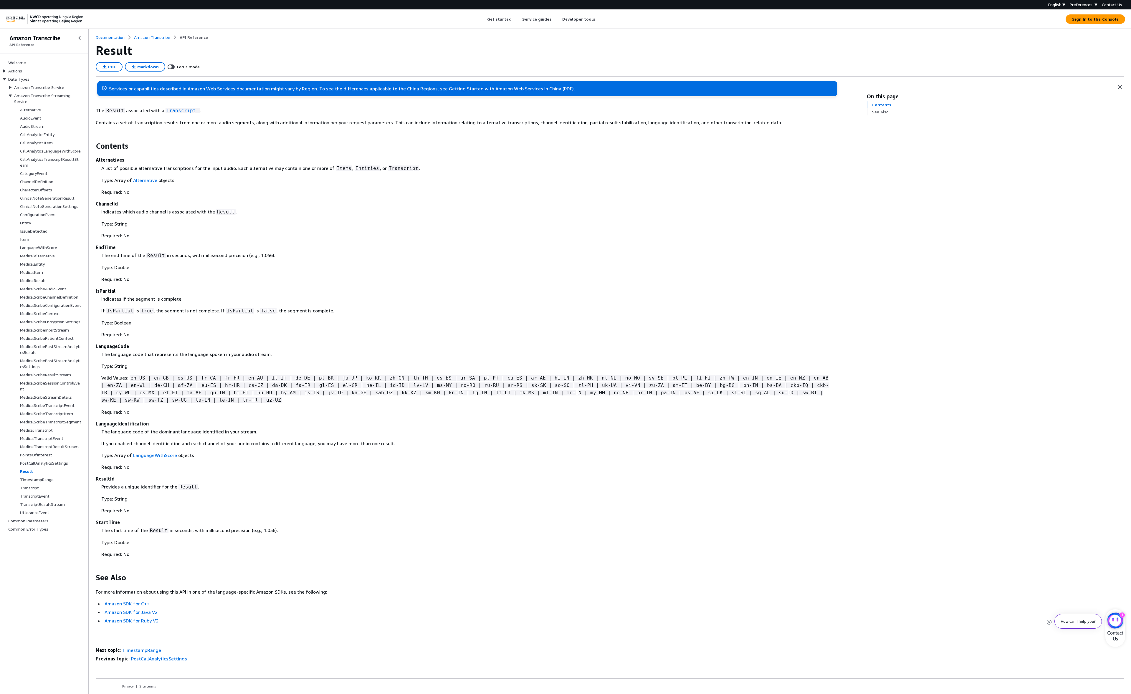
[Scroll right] (599, 19)
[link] (194, 37)
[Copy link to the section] (91, 146)
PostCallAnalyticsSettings (159, 659)
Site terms (147, 686)
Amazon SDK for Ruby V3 (131, 621)
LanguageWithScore (155, 455)
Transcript (181, 110)
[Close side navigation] (79, 38)
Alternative (145, 180)
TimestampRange (141, 650)
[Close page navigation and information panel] (1120, 87)
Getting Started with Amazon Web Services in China (505, 89)
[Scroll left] (482, 19)
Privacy (128, 686)
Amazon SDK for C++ (127, 604)
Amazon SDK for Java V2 (131, 612)
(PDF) (568, 89)
